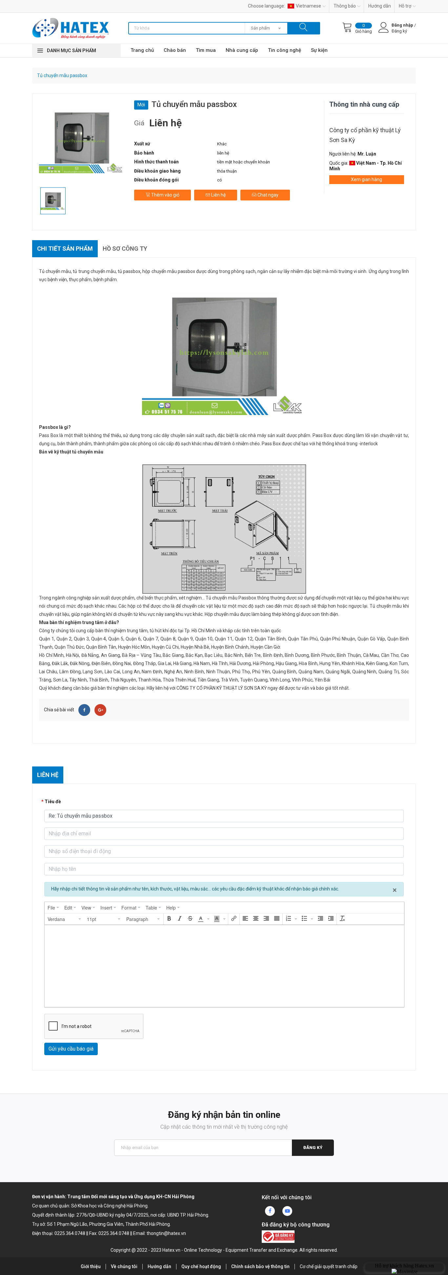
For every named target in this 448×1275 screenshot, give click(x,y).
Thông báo (345, 6)
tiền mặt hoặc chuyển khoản (243, 161)
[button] (64, 919)
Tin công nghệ (284, 50)
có (219, 180)
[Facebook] (84, 710)
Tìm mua (206, 50)
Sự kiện (319, 50)
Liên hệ (218, 195)
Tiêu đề (53, 801)
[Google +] (100, 710)
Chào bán (175, 50)
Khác (222, 143)
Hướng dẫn (379, 6)
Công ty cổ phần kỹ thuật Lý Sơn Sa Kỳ (365, 135)
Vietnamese (308, 6)
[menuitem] (53, 907)
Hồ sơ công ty (125, 248)
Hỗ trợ (405, 6)
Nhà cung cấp (242, 50)
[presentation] (53, 907)
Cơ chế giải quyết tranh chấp (328, 1266)
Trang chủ (142, 50)
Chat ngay (267, 195)
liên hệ (223, 153)
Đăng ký (312, 1147)
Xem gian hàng (366, 179)
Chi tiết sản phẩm (65, 248)
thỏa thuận (227, 171)
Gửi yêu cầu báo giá (71, 1049)
